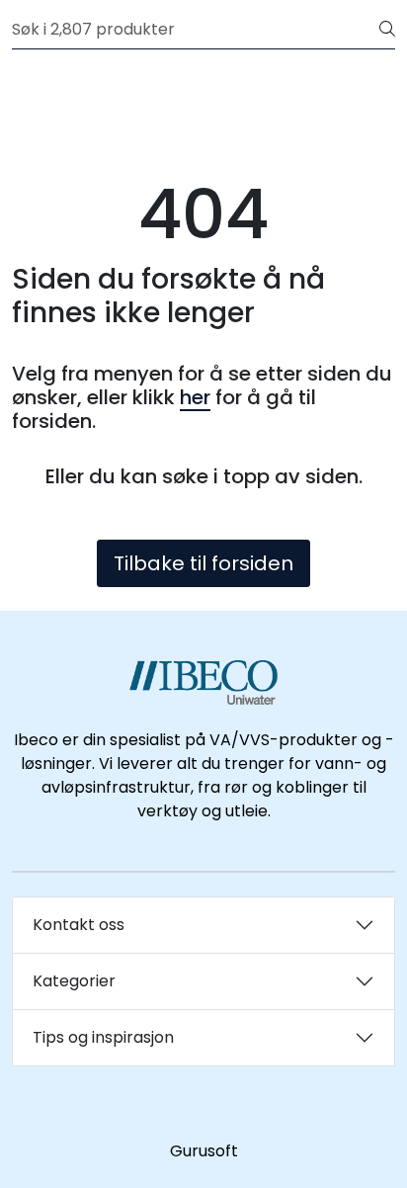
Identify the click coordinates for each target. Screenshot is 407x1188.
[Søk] (387, 29)
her (195, 397)
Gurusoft (204, 1151)
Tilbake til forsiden (203, 563)
